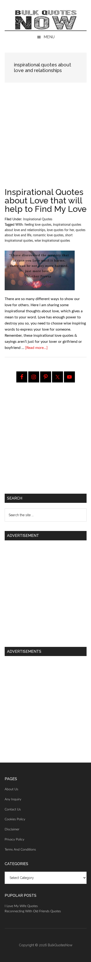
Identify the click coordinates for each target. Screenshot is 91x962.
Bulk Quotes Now (46, 20)
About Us (11, 789)
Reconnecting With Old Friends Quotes (33, 911)
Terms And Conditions (20, 849)
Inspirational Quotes (37, 219)
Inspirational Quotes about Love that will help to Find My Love (46, 200)
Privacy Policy (14, 839)
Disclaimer (12, 829)
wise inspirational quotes (52, 240)
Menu (49, 37)
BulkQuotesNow (60, 945)
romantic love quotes (48, 235)
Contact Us (13, 809)
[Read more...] (36, 348)
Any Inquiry (13, 799)
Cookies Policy (15, 819)
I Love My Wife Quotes (21, 906)
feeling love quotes (37, 224)
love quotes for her (60, 230)
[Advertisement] (45, 140)
